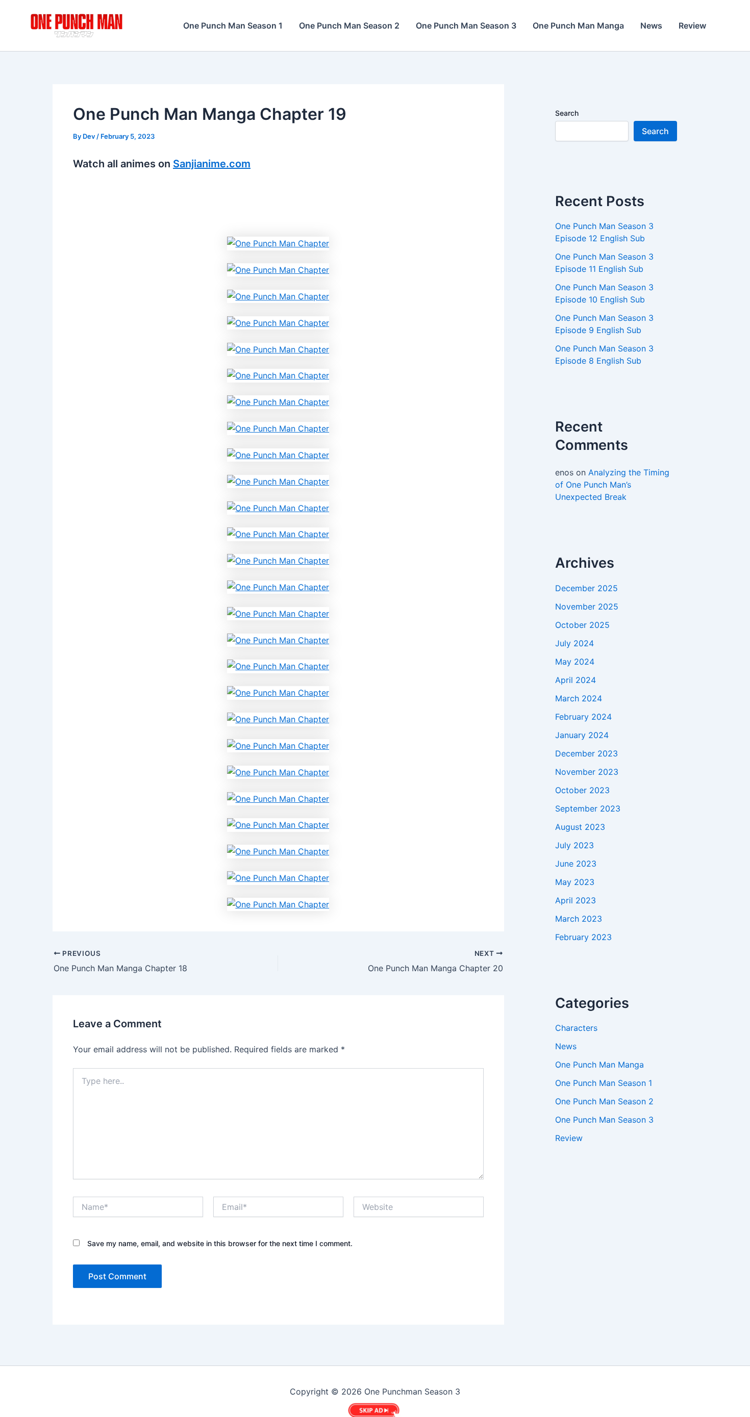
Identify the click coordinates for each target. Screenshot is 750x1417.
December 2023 (586, 753)
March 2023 (578, 919)
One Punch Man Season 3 (466, 25)
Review (692, 25)
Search (567, 113)
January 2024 (582, 735)
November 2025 (586, 606)
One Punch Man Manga (578, 25)
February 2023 (583, 937)
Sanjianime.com (212, 164)
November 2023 (586, 772)
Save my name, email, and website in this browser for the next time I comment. (220, 1243)
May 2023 (574, 882)
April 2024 (575, 680)
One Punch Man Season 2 (349, 25)
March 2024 (578, 698)
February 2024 (583, 717)
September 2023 (587, 808)
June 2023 (575, 863)
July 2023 (574, 845)
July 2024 (574, 643)
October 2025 (582, 625)
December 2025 (586, 588)
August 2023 (580, 827)
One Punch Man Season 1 (233, 25)
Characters (576, 1028)
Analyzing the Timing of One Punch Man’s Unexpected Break (612, 484)
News (651, 25)
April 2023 (575, 900)
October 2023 (582, 790)
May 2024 (574, 661)
